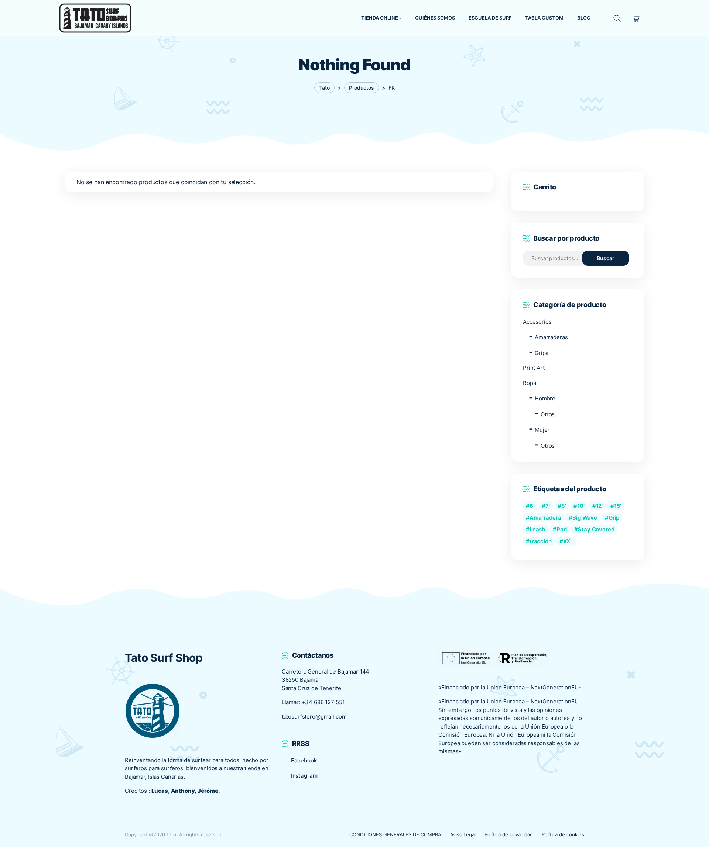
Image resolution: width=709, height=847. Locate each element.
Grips (541, 353)
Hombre (545, 398)
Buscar (605, 258)
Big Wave (584, 517)
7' (547, 505)
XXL (568, 541)
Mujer (542, 429)
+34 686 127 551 (323, 702)
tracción (541, 541)
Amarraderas (551, 337)
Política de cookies (563, 834)
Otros (548, 414)
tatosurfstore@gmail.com (314, 716)
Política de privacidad (508, 834)
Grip (614, 517)
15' (617, 505)
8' (563, 505)
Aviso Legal (463, 834)
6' (532, 505)
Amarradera (545, 517)
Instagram (304, 775)
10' (581, 505)
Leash (537, 529)
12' (599, 505)
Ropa (529, 382)
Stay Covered (596, 529)
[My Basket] (636, 18)
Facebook (304, 760)
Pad (561, 529)
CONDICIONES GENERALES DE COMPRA (395, 834)
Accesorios (537, 321)
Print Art (534, 367)
